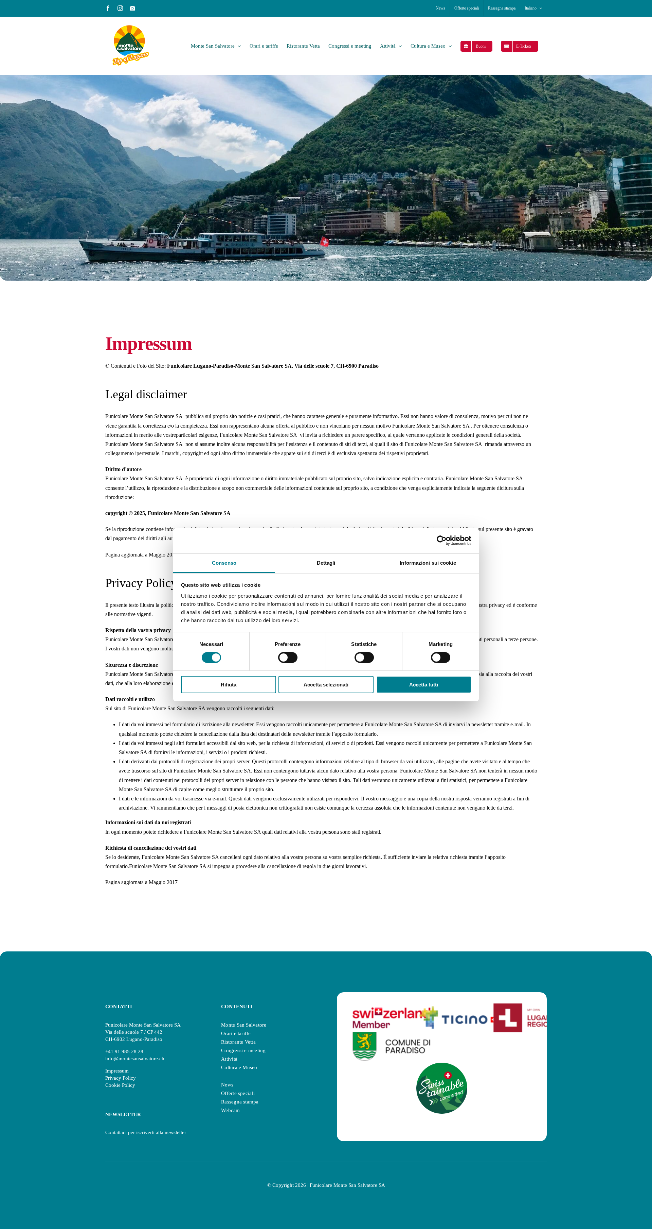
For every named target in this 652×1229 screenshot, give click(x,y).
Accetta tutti (423, 684)
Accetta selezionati (326, 684)
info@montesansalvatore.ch (134, 1058)
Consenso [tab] (224, 562)
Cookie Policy (120, 1085)
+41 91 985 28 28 (124, 1051)
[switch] (287, 657)
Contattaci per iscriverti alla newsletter (145, 1132)
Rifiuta (228, 684)
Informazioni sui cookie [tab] (428, 562)
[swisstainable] (441, 1065)
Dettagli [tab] (326, 562)
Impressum (117, 1071)
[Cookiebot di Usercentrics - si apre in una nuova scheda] (441, 540)
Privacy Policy (120, 1078)
